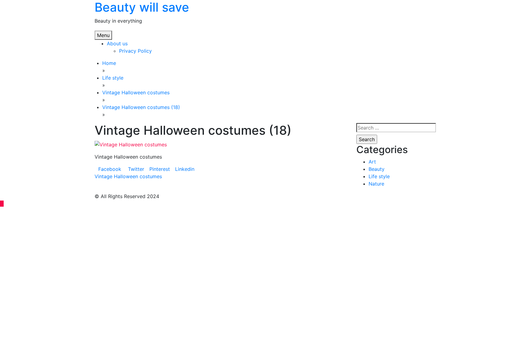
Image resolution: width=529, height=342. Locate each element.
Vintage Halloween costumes (128, 176)
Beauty (377, 169)
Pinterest (159, 169)
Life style (379, 176)
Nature (376, 184)
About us (117, 43)
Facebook (109, 169)
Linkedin (184, 169)
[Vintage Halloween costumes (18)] (131, 144)
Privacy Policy (135, 51)
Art (372, 162)
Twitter (135, 169)
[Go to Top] (2, 204)
